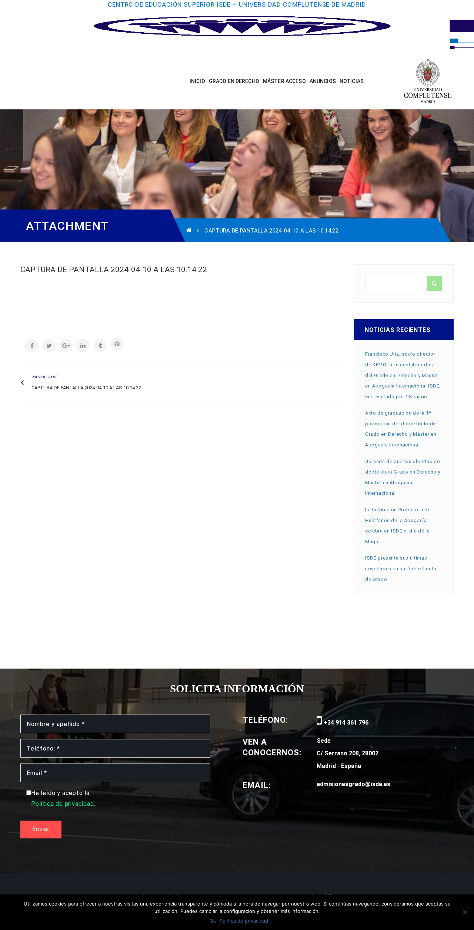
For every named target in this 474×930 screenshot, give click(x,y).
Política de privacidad (244, 921)
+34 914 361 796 (345, 722)
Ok (213, 921)
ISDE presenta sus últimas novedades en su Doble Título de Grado (400, 568)
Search (434, 283)
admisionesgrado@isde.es (353, 784)
